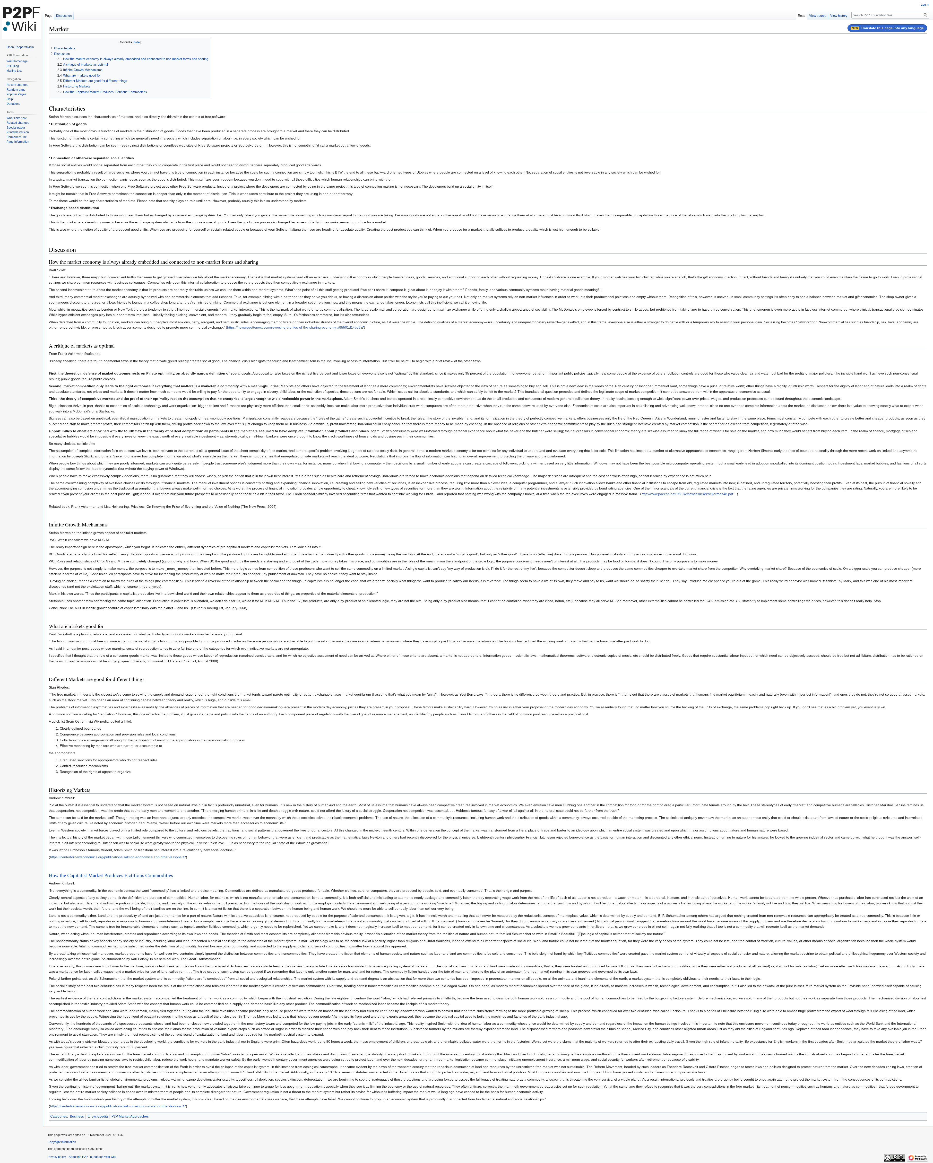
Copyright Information (62, 1142)
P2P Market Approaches (130, 1116)
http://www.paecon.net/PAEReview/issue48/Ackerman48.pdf (687, 494)
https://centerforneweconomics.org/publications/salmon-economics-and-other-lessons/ (116, 857)
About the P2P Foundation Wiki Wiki (92, 1157)
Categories (58, 1116)
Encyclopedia (97, 1116)
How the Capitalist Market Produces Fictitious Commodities (111, 875)
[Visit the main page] (21, 19)
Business (77, 1116)
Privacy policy (57, 1157)
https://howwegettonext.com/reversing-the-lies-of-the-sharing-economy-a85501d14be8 (294, 327)
